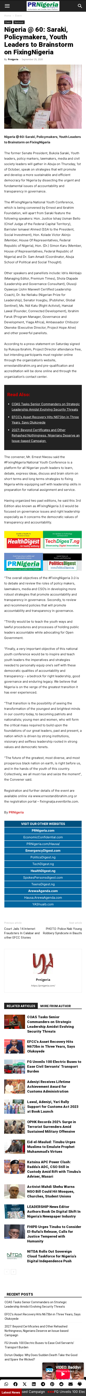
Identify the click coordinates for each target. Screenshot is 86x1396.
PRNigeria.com (43, 830)
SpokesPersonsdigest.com (43, 877)
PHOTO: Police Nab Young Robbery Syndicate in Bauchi (62, 931)
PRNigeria (16, 812)
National (19, 22)
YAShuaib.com (43, 904)
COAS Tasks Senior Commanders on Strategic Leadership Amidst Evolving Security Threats (36, 1304)
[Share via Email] (70, 1384)
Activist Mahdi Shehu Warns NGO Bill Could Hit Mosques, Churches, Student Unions (51, 1191)
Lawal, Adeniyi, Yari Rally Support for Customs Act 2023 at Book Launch (52, 1106)
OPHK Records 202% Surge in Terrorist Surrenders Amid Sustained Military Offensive (51, 1127)
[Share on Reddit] (61, 1384)
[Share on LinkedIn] (34, 1384)
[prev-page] (6, 1271)
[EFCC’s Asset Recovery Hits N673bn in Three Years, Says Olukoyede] (14, 1046)
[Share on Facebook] (15, 1384)
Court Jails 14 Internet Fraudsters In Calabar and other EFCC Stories (22, 933)
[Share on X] (24, 1384)
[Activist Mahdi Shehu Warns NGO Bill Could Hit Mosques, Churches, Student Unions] (14, 1191)
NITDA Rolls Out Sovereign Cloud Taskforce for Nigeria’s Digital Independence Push (51, 1256)
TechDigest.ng (43, 864)
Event (18, 15)
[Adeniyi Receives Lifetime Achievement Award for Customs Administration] (14, 1086)
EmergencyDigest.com (43, 851)
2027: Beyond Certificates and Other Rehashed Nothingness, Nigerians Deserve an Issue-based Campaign (46, 435)
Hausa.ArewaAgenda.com (43, 898)
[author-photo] (43, 974)
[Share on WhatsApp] (6, 1384)
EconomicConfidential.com (43, 837)
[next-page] (13, 1271)
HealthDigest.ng (43, 871)
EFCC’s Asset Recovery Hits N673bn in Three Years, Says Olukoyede (51, 1046)
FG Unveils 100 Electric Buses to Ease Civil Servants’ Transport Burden (54, 1066)
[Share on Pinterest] (52, 1384)
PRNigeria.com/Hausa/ (43, 844)
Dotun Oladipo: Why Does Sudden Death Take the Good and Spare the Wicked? (41, 1357)
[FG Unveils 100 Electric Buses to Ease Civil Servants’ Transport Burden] (14, 1066)
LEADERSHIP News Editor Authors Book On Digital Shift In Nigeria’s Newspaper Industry (54, 1211)
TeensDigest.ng (43, 884)
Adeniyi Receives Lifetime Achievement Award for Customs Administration (48, 1086)
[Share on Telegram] (43, 1384)
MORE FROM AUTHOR (55, 1006)
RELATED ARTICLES (21, 1006)
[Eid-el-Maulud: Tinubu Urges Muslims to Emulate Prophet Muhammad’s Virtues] (14, 1147)
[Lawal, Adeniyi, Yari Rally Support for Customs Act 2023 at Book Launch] (14, 1106)
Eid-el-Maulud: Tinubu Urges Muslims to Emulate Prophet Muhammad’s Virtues (51, 1147)
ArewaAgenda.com (43, 891)
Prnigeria (13, 59)
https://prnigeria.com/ (43, 985)
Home (7, 15)
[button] (7, 6)
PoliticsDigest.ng (43, 857)
